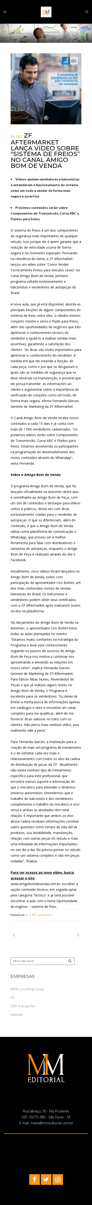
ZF (26, 914)
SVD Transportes (23, 1006)
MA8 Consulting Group (27, 989)
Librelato (17, 1014)
